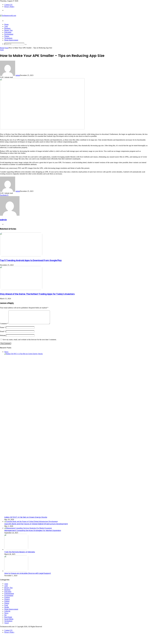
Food (6, 605)
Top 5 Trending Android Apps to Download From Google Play (31, 260)
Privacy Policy (9, 7)
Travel (6, 623)
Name (2, 327)
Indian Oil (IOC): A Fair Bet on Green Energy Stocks (25, 517)
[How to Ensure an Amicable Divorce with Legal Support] (16, 571)
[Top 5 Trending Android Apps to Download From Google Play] (21, 256)
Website (2, 335)
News (6, 613)
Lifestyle (7, 611)
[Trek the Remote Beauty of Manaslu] (16, 549)
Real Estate (8, 617)
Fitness (6, 36)
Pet (5, 615)
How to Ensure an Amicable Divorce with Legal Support (27, 573)
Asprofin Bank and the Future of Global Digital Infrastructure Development (36, 524)
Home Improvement (11, 40)
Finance (7, 599)
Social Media (8, 619)
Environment (8, 34)
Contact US (8, 5)
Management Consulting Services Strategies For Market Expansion (32, 530)
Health (6, 607)
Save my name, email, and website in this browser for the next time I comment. (29, 339)
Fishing (6, 601)
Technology (8, 38)
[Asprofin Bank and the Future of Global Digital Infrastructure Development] (31, 521)
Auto (6, 26)
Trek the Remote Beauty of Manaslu (19, 552)
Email (2, 331)
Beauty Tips (8, 30)
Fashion (7, 597)
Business (7, 28)
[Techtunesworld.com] (8, 15)
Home (6, 24)
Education (7, 32)
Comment (4, 324)
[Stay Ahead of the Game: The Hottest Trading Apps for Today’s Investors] (21, 289)
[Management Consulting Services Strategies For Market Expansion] (28, 528)
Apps (6, 48)
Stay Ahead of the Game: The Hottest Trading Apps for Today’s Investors (37, 294)
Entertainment (9, 593)
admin (18, 75)
